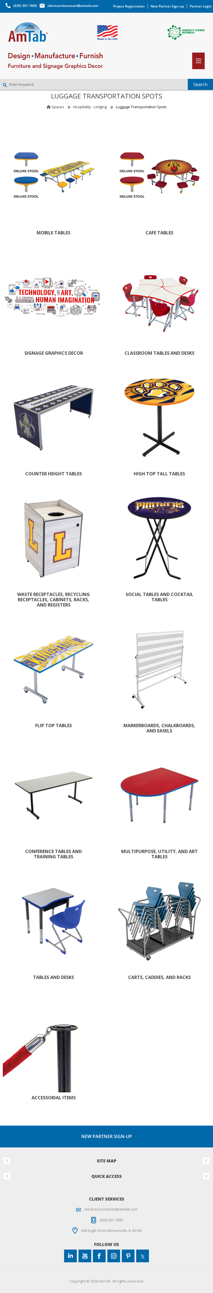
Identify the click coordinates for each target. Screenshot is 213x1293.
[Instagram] (113, 1256)
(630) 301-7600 (25, 5)
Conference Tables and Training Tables (53, 854)
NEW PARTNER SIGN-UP (106, 1136)
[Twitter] (142, 1256)
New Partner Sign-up (167, 6)
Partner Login (201, 6)
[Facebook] (99, 1256)
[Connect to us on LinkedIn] (70, 1256)
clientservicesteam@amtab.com (72, 5)
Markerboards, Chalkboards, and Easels (159, 728)
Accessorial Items (54, 1097)
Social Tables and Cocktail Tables (159, 597)
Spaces (58, 106)
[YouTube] (84, 1256)
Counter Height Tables (53, 473)
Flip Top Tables (53, 725)
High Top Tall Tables (159, 473)
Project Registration (129, 6)
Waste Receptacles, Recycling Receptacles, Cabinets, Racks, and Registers (53, 600)
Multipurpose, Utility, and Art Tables (159, 854)
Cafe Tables (159, 232)
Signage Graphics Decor (53, 353)
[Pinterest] (128, 1256)
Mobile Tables (53, 232)
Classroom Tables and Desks (159, 353)
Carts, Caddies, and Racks (159, 977)
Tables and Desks (53, 977)
